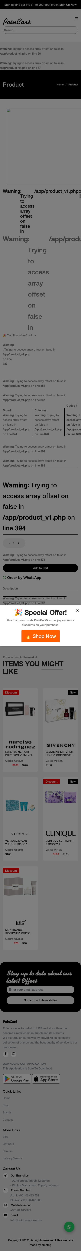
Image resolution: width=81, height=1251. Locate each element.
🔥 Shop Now (40, 636)
